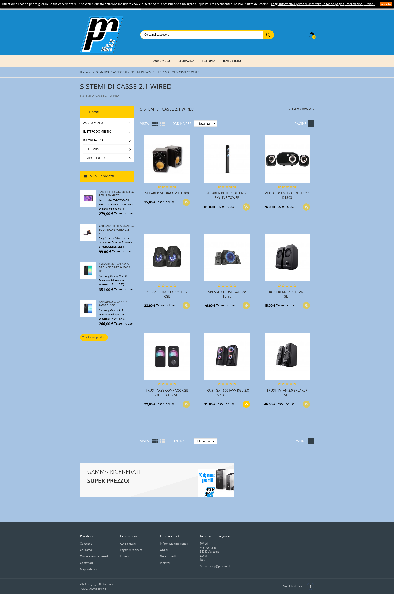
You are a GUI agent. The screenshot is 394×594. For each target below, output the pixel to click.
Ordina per (181, 123)
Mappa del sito (89, 569)
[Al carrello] (246, 404)
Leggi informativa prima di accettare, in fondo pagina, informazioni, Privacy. (323, 4)
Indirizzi (165, 563)
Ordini (164, 550)
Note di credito (169, 556)
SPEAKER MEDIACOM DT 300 (167, 193)
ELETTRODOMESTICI (97, 131)
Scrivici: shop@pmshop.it (215, 566)
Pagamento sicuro (131, 550)
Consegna (86, 543)
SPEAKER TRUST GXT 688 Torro (227, 294)
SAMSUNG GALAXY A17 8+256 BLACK (113, 303)
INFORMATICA (186, 61)
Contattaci (86, 563)
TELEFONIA (208, 61)
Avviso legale (128, 543)
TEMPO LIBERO (232, 61)
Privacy (124, 556)
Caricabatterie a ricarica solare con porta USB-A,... (116, 229)
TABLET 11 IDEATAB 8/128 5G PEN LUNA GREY (116, 193)
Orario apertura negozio (94, 556)
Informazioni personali (174, 543)
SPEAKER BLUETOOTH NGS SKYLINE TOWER (227, 195)
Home (94, 111)
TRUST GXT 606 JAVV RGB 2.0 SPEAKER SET (227, 392)
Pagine (300, 123)
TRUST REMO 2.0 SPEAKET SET (287, 294)
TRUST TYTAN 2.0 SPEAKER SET (287, 392)
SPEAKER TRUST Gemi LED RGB (167, 294)
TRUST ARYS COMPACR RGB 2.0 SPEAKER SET (167, 392)
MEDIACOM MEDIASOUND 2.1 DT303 (287, 195)
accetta (386, 4)
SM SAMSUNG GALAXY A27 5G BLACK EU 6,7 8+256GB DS (115, 267)
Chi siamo (86, 550)
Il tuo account (169, 536)
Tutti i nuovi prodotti (93, 337)
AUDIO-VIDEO (161, 61)
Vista (144, 123)
